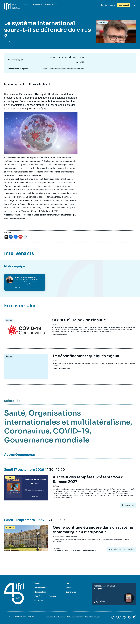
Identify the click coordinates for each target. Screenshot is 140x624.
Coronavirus (26, 431)
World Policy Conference (75, 617)
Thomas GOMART (58, 550)
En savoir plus (38, 84)
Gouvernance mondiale (46, 440)
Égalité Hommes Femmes (45, 596)
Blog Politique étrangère (92, 617)
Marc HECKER (69, 550)
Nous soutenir (123, 5)
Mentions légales (20, 616)
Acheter (102, 601)
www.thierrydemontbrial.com (55, 617)
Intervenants (12, 84)
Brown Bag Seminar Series (61, 536)
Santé (45, 69)
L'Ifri (25, 4)
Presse (37, 584)
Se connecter (110, 5)
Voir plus (17, 287)
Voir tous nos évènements (19, 16)
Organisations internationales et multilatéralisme (66, 69)
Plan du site (31, 616)
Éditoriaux (9, 320)
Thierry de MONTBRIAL (59, 334)
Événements (50, 4)
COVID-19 (71, 431)
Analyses (36, 4)
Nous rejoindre (40, 588)
